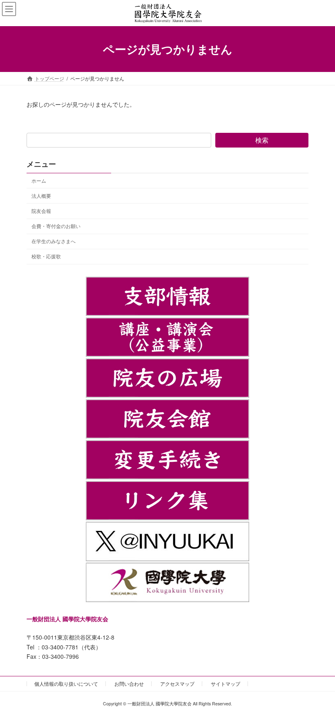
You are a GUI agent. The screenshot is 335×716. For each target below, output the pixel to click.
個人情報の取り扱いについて (66, 683)
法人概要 (41, 195)
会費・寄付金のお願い (55, 225)
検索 (261, 140)
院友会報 (41, 210)
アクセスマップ (177, 683)
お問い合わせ (129, 683)
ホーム (38, 180)
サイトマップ (225, 683)
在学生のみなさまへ (53, 240)
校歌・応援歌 (46, 256)
